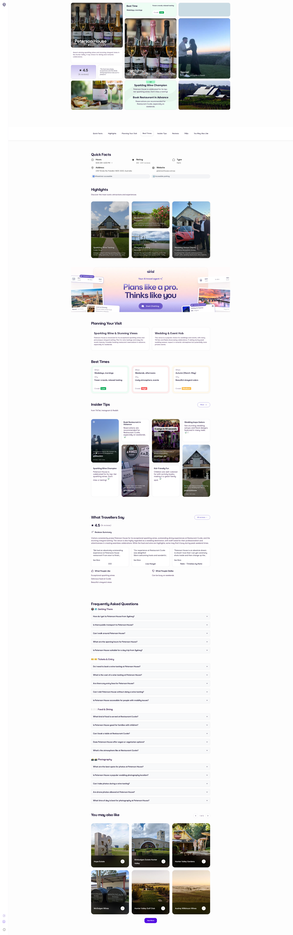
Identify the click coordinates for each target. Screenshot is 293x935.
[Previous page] (195, 815)
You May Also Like (201, 133)
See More (96, 560)
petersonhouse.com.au (166, 171)
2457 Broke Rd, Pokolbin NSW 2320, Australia (114, 171)
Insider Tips (162, 133)
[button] (88, 45)
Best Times (147, 133)
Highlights (112, 133)
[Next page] (208, 815)
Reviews (175, 133)
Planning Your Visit (129, 133)
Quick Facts (98, 133)
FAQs (186, 133)
